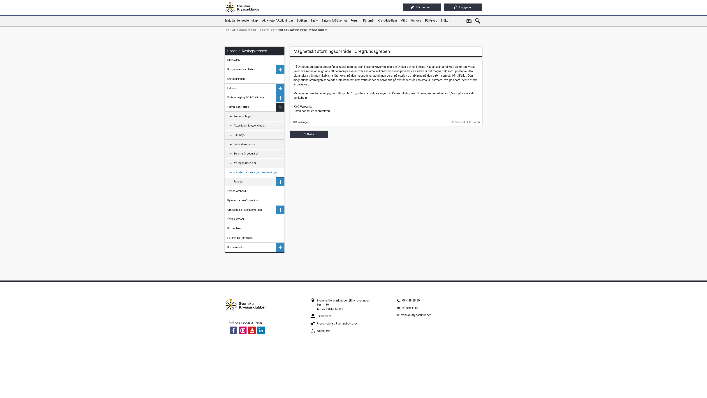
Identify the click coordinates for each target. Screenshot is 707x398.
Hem (227, 30)
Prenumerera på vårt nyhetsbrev (337, 323)
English (468, 19)
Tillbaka (309, 134)
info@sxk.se (410, 308)
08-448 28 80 (411, 300)
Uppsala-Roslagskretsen (244, 30)
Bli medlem (423, 7)
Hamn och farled (267, 30)
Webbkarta (323, 331)
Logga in (465, 7)
